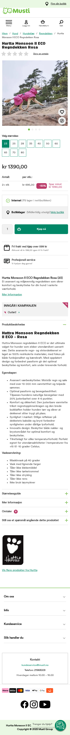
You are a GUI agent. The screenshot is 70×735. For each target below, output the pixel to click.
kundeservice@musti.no (35, 665)
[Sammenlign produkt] (62, 121)
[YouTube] (44, 704)
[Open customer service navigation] (60, 726)
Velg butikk (57, 212)
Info (6, 610)
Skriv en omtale (40, 54)
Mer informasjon (12, 294)
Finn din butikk (58, 4)
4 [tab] (39, 129)
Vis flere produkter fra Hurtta (19, 570)
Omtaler (9, 511)
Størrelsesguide (11, 493)
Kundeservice (13, 624)
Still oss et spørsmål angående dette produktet (30, 520)
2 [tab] (32, 129)
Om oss (9, 596)
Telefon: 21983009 (35, 670)
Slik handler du (13, 637)
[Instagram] (33, 704)
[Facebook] (24, 704)
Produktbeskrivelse (13, 324)
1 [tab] (29, 129)
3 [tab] (36, 129)
